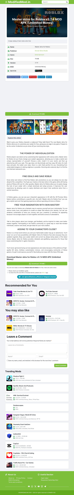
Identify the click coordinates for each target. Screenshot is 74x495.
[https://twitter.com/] (35, 486)
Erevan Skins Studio (41, 51)
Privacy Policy (20, 478)
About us (11, 478)
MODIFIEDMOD (22, 492)
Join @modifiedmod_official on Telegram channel (38, 277)
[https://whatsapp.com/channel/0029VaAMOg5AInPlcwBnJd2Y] (32, 486)
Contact (29, 478)
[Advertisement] (37, 96)
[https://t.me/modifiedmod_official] (45, 486)
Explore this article (14, 138)
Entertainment (39, 55)
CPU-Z (43, 272)
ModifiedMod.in (19, 2)
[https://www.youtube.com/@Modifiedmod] (39, 486)
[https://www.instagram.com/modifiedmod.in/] (42, 486)
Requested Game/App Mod (49, 480)
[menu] (6, 2)
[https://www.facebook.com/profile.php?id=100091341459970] (29, 486)
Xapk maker (44, 478)
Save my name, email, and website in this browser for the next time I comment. (33, 360)
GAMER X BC (52, 492)
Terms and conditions (15, 482)
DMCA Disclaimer (14, 480)
